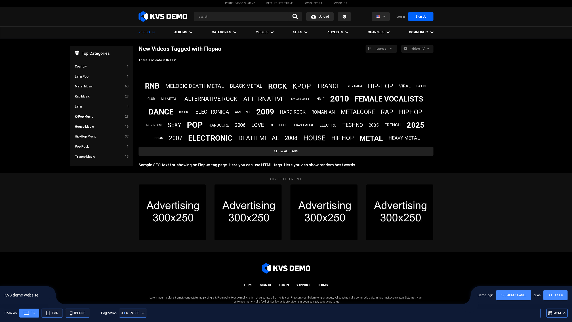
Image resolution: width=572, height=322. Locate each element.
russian (157, 138)
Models (262, 32)
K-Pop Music (101, 116)
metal (371, 138)
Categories (221, 32)
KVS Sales (340, 3)
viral (405, 86)
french (392, 124)
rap (387, 112)
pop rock (154, 125)
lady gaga (354, 86)
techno (352, 125)
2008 (291, 138)
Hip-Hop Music (101, 136)
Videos (144, 32)
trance (328, 86)
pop (195, 125)
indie (319, 99)
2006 (240, 125)
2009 (265, 112)
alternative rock (210, 98)
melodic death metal (194, 86)
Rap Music (101, 96)
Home (248, 285)
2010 (339, 99)
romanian (323, 112)
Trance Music (101, 156)
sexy (174, 125)
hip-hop (380, 86)
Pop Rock (101, 146)
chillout (278, 125)
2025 (416, 125)
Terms (322, 285)
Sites (297, 32)
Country (101, 66)
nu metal (170, 99)
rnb (152, 86)
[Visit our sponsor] (172, 212)
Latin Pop (101, 76)
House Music (101, 126)
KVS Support (313, 3)
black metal (246, 86)
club (151, 99)
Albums (180, 32)
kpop (301, 86)
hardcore (218, 125)
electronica (212, 112)
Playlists (335, 32)
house (314, 138)
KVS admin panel (513, 295)
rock (277, 86)
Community (418, 32)
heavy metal (404, 138)
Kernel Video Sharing (240, 3)
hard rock (292, 112)
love (257, 125)
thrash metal (303, 125)
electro (328, 125)
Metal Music (101, 86)
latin (421, 86)
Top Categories (96, 53)
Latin (101, 106)
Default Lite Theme (279, 3)
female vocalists (389, 99)
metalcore (358, 112)
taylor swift (299, 98)
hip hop (342, 138)
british (184, 112)
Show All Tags (286, 151)
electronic (210, 137)
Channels (376, 32)
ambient (242, 112)
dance (161, 112)
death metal (258, 138)
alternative (264, 99)
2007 (175, 138)
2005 (374, 125)
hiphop (410, 112)
